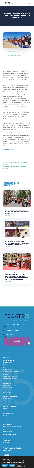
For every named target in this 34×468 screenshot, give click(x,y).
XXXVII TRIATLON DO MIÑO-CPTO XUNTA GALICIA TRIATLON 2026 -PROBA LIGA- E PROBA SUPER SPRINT (17, 243)
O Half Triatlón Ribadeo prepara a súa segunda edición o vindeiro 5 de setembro (17, 212)
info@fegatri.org (13, 330)
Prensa (10, 51)
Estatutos (5, 364)
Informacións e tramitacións (9, 362)
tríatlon (17, 51)
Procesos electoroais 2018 (9, 369)
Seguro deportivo (7, 392)
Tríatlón (4, 400)
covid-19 (7, 455)
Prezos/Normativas (7, 385)
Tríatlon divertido (7, 429)
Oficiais (5, 415)
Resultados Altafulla (8, 149)
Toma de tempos (6, 440)
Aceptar (4, 465)
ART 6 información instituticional (10, 376)
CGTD (4, 437)
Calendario (5, 408)
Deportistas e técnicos (8, 387)
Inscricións (5, 410)
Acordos (5, 366)
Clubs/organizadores (7, 389)
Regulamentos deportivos (8, 413)
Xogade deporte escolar (8, 428)
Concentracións (6, 438)
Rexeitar (12, 465)
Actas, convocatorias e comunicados (11, 371)
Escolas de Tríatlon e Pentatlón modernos (12, 426)
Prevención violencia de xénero (10, 452)
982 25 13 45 (10, 334)
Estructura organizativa (8, 367)
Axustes (21, 462)
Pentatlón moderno (7, 398)
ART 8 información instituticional (10, 378)
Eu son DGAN (6, 442)
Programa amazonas (7, 450)
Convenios (5, 373)
